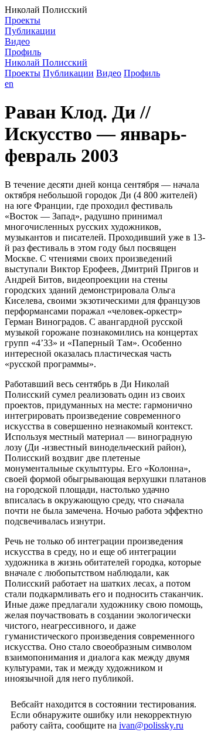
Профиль (23, 52)
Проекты (22, 20)
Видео (17, 41)
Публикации (30, 31)
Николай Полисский (46, 62)
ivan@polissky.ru (151, 725)
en (9, 84)
